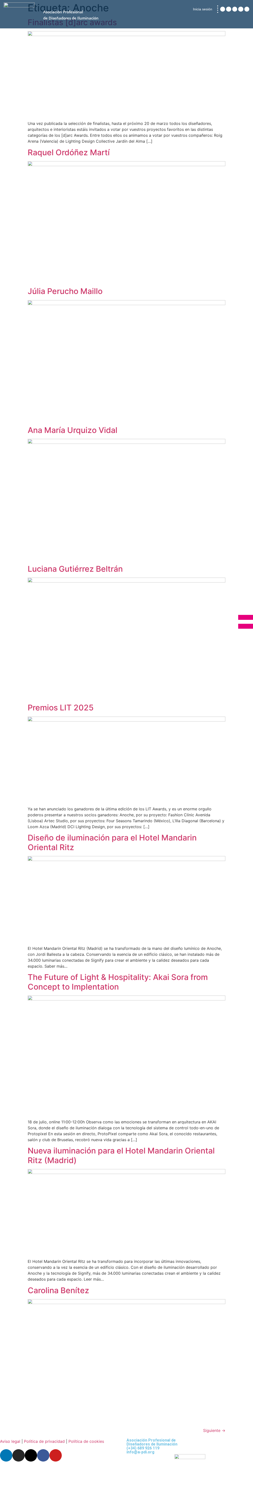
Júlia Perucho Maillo (65, 291)
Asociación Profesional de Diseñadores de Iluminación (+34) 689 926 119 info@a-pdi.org (151, 1446)
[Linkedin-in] (222, 9)
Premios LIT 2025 (61, 707)
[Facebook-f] (240, 9)
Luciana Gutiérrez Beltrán (75, 569)
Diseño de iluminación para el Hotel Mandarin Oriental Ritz (112, 842)
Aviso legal (10, 1441)
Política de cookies (86, 1441)
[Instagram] (228, 9)
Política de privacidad (44, 1441)
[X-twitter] (234, 9)
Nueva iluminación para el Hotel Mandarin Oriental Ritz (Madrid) (121, 1155)
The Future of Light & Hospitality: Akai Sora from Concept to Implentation (118, 981)
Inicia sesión (202, 9)
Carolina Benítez (58, 1290)
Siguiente (214, 1430)
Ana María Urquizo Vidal (72, 430)
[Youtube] (246, 9)
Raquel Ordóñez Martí (69, 152)
